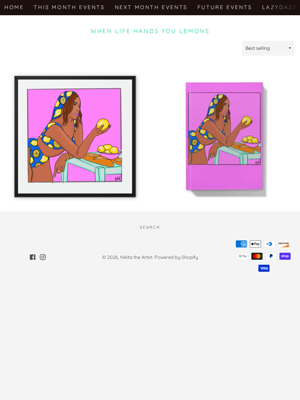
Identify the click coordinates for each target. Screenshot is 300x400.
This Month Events (69, 7)
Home (14, 7)
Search (150, 227)
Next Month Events (151, 7)
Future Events (224, 7)
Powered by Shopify (176, 257)
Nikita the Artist (136, 257)
